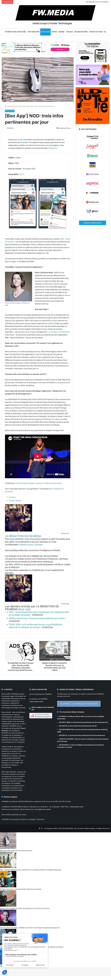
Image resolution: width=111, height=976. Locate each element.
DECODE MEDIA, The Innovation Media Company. (79, 828)
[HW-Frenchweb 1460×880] (92, 84)
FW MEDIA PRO (34, 32)
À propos (12, 497)
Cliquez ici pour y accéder (31, 544)
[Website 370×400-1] (92, 123)
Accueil (9, 106)
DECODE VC (63, 735)
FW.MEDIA (14, 694)
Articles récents (15, 501)
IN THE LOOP (45, 32)
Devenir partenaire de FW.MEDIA (40, 694)
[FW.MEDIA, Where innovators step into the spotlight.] (55, 16)
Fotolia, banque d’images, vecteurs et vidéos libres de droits (39, 483)
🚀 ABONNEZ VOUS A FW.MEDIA (97, 2)
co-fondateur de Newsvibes (59, 332)
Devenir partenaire (92, 223)
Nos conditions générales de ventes (14, 814)
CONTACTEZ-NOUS (96, 32)
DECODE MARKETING (66, 729)
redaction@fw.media (36, 701)
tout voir (24, 609)
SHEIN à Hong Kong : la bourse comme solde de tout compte (37, 618)
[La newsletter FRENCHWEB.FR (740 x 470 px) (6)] (92, 62)
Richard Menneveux (27, 809)
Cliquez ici (53, 148)
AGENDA (61, 32)
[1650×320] (38, 47)
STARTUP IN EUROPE (66, 739)
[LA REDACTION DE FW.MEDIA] (18, 531)
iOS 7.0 (21, 174)
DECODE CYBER (64, 722)
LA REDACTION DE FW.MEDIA (23, 536)
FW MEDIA (62, 716)
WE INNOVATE (64, 745)
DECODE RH (63, 726)
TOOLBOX (69, 32)
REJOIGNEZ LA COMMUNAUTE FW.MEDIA (78, 704)
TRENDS (54, 32)
